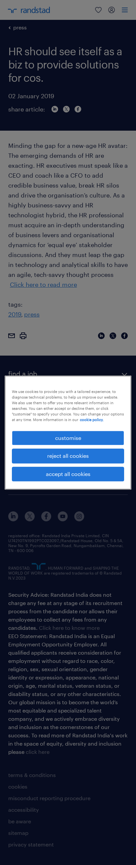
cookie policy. (92, 419)
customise (68, 438)
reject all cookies (68, 456)
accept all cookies (68, 474)
